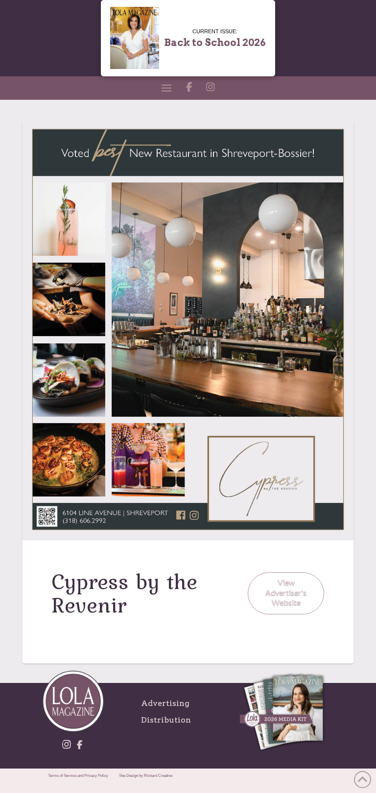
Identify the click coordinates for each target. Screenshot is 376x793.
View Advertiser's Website (285, 592)
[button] (166, 88)
